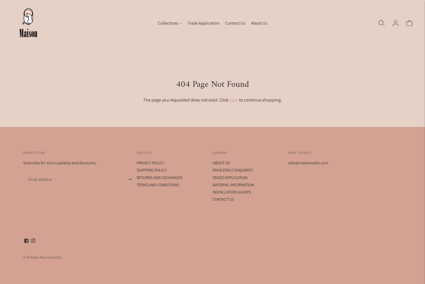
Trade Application (203, 23)
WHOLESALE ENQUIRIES (232, 170)
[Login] (395, 23)
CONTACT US (223, 199)
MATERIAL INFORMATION (233, 184)
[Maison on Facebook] (26, 241)
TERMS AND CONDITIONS (158, 184)
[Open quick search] (382, 23)
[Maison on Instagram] (33, 241)
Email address (39, 172)
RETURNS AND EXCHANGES (159, 177)
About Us (259, 23)
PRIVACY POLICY (151, 162)
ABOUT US (221, 162)
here (234, 100)
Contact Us (235, 23)
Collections (168, 23)
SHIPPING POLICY (152, 170)
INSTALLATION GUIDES (231, 192)
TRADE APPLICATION (229, 177)
